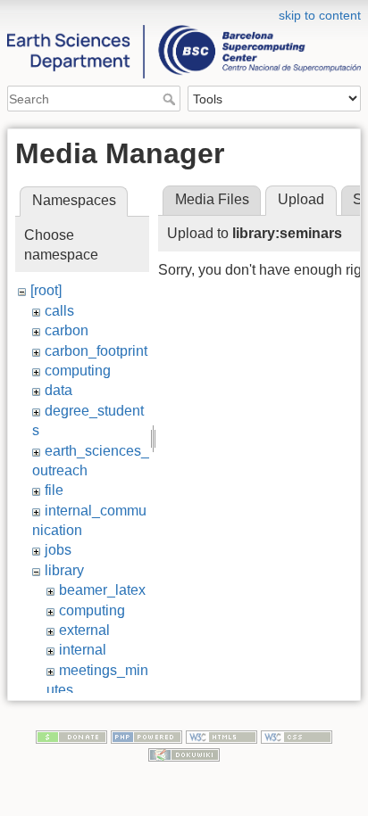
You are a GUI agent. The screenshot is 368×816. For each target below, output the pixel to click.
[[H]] (184, 11)
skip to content (320, 15)
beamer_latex (102, 590)
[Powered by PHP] (146, 736)
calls (59, 310)
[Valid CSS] (296, 736)
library (64, 570)
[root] (46, 290)
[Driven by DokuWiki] (184, 753)
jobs (58, 549)
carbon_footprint (96, 351)
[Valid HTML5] (221, 736)
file (54, 490)
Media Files (212, 199)
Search (171, 99)
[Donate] (71, 736)
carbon (66, 330)
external (84, 630)
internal (82, 649)
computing (78, 370)
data (58, 390)
